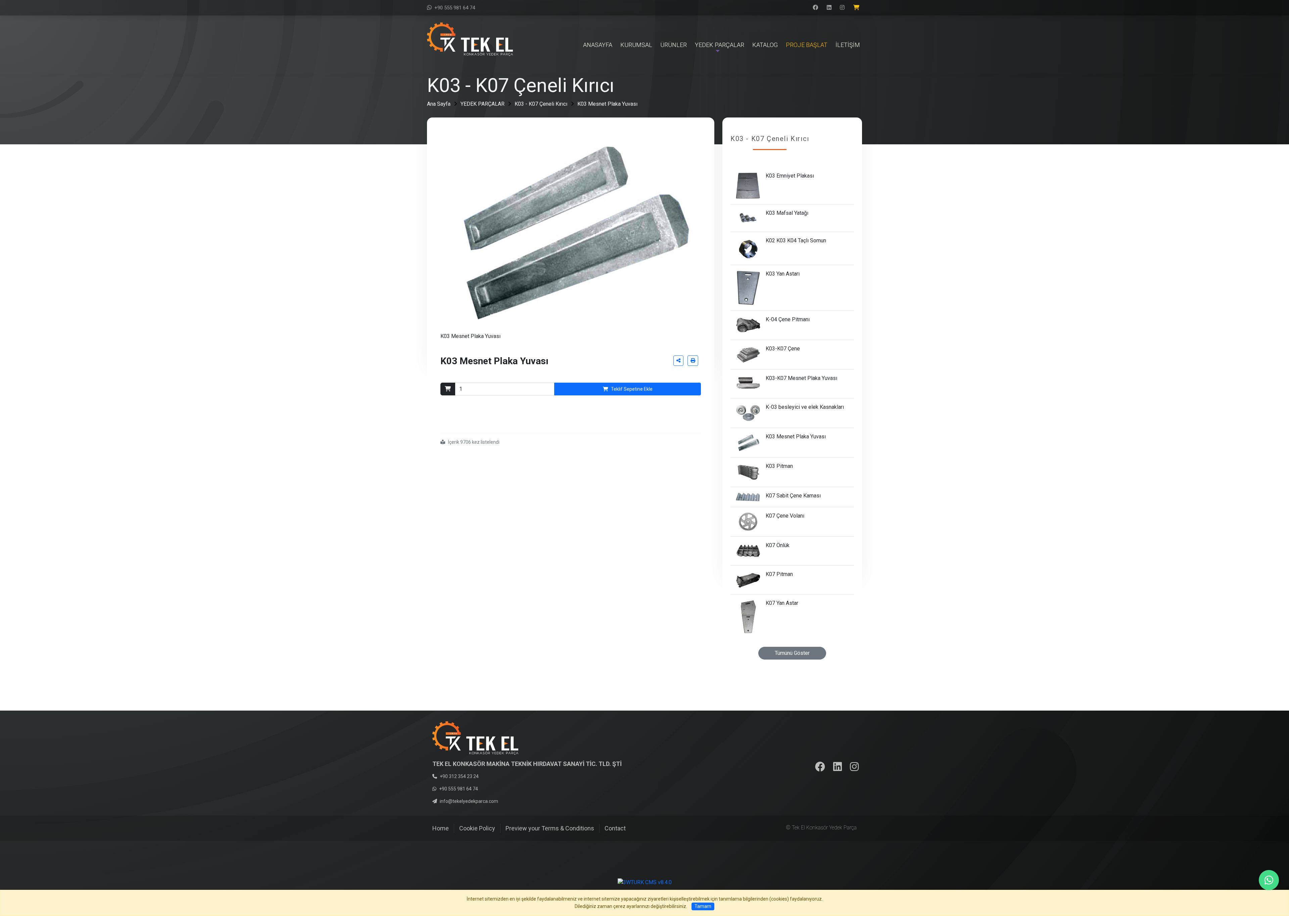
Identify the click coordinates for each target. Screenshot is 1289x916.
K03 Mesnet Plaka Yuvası (607, 104)
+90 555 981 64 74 (454, 8)
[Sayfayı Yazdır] (692, 360)
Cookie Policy (477, 828)
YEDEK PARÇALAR (483, 104)
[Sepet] (857, 8)
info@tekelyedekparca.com (469, 801)
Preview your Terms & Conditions (550, 828)
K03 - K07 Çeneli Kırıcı (541, 104)
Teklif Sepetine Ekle (632, 389)
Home (440, 828)
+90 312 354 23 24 (459, 776)
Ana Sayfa (438, 104)
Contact (615, 828)
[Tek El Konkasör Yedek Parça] (470, 39)
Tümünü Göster (792, 653)
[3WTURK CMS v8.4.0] (645, 882)
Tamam (703, 906)
